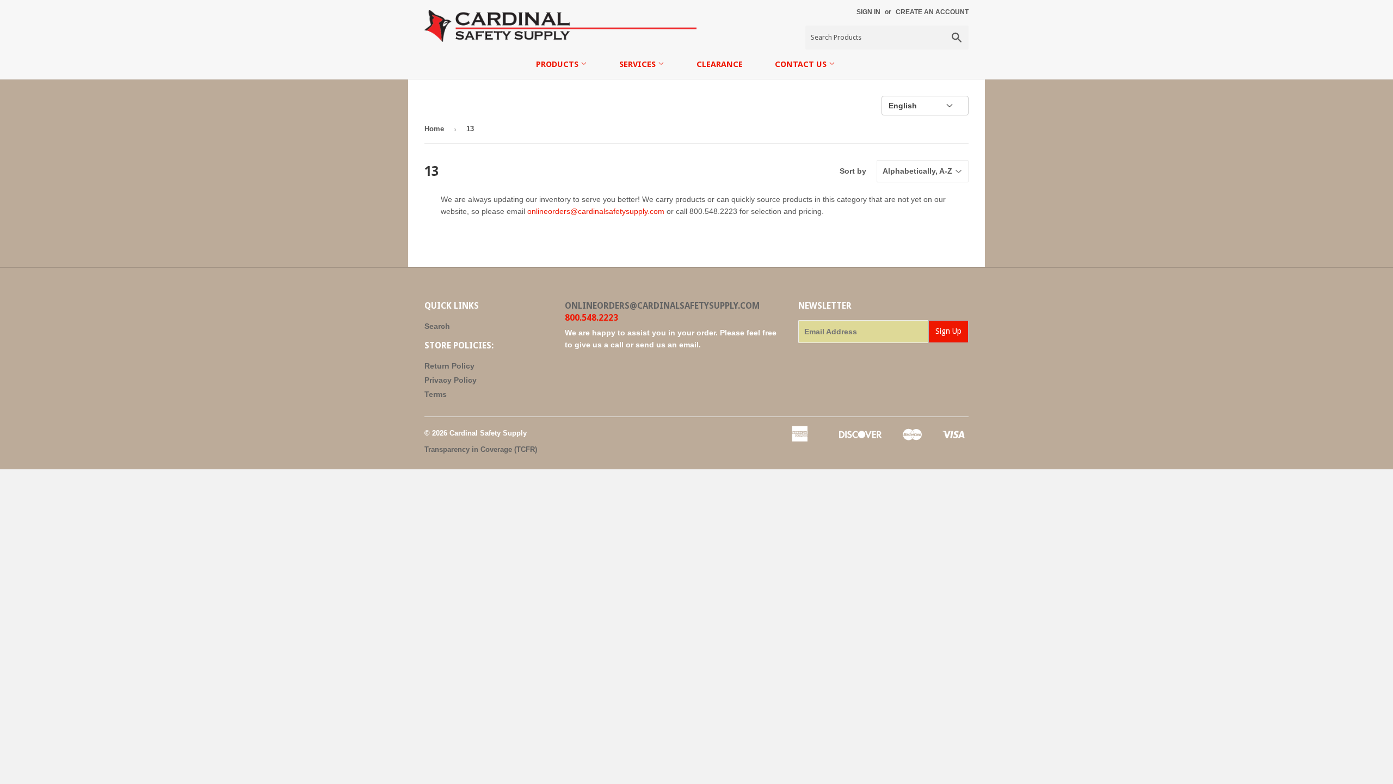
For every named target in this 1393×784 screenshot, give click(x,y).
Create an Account (932, 12)
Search (437, 326)
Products (558, 64)
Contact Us (802, 64)
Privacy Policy (450, 380)
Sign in (868, 12)
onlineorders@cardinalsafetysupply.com (595, 211)
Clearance (719, 64)
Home (434, 129)
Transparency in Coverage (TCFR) (480, 449)
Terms (435, 394)
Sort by (853, 171)
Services (638, 64)
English (903, 105)
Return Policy (449, 366)
